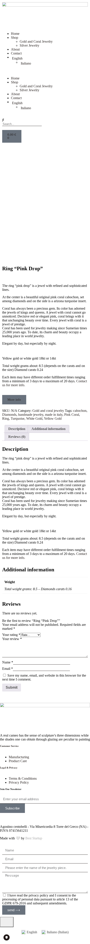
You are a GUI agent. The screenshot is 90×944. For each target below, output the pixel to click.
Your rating (11, 635)
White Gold (34, 418)
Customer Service (9, 746)
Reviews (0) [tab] (16, 437)
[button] (45, 71)
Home (15, 33)
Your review (12, 639)
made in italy (53, 414)
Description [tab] (16, 429)
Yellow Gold (53, 418)
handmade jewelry (30, 414)
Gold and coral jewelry (48, 410)
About (15, 49)
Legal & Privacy (8, 767)
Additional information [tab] (48, 429)
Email (7, 668)
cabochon (80, 410)
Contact (16, 53)
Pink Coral (71, 414)
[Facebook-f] (17, 818)
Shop (14, 37)
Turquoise (17, 418)
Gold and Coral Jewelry (36, 41)
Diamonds (9, 414)
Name (7, 662)
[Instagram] (5, 818)
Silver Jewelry (29, 45)
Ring (5, 418)
